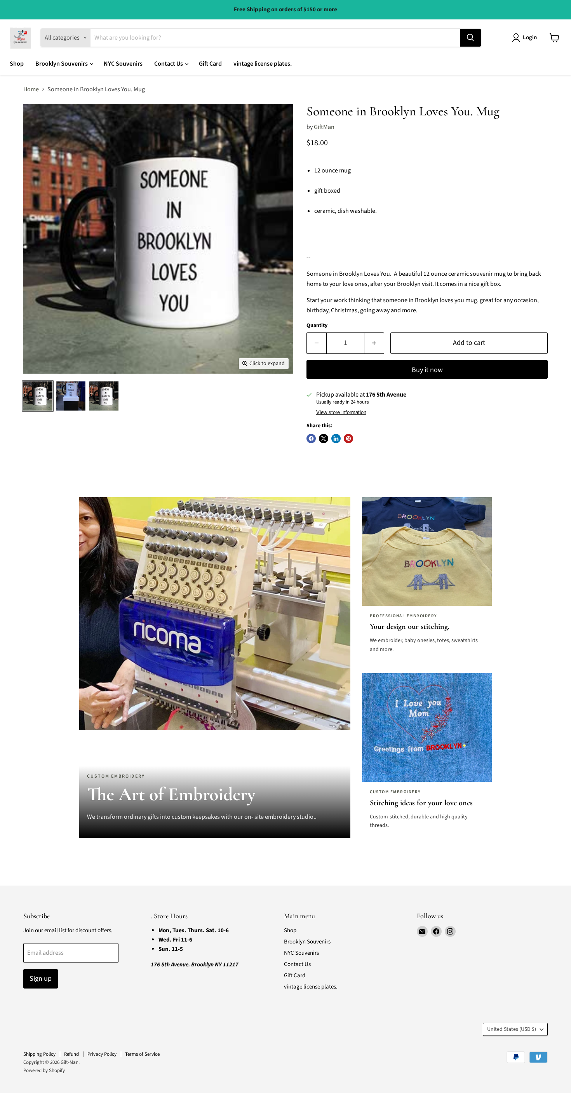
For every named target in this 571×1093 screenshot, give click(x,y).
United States (511, 1029)
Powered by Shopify (44, 1070)
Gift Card (210, 63)
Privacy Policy (102, 1054)
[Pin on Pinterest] (348, 438)
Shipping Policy (39, 1054)
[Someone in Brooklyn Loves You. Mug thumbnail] (38, 396)
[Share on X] (323, 438)
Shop (17, 63)
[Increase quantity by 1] (374, 343)
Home (31, 89)
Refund (71, 1054)
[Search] (470, 38)
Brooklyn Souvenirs (62, 63)
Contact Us (169, 63)
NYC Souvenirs (123, 63)
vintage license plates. (262, 63)
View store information (341, 412)
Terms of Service (142, 1054)
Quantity (316, 325)
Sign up (41, 978)
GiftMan (324, 127)
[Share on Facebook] (311, 438)
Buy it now (427, 370)
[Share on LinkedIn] (336, 438)
